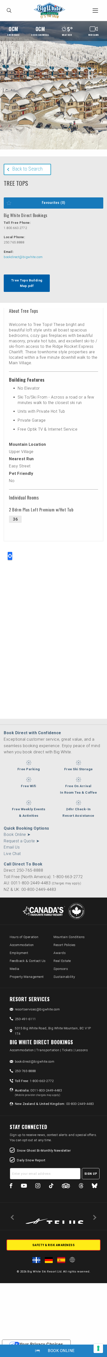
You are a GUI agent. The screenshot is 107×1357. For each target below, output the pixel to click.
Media (14, 969)
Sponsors (61, 969)
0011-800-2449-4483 (38, 1092)
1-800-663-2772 (34, 1081)
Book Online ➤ (17, 834)
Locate (10, 556)
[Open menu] (95, 10)
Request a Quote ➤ (22, 841)
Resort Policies (65, 945)
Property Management (27, 977)
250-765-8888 (25, 1071)
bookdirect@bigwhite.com (23, 257)
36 (15, 519)
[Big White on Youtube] (24, 1186)
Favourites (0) (53, 202)
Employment (19, 953)
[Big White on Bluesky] (94, 1186)
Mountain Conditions (69, 937)
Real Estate (62, 961)
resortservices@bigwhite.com (37, 1009)
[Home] (50, 10)
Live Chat (12, 853)
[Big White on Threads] (81, 1186)
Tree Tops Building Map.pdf (27, 283)
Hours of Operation (24, 937)
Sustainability (64, 977)
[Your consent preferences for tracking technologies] (98, 1348)
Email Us (12, 847)
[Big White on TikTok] (51, 1186)
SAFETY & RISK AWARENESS (53, 1245)
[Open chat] (93, 1343)
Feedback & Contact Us (28, 961)
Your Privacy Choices (41, 1344)
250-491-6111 (25, 1019)
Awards (60, 953)
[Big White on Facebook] (11, 1186)
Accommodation (22, 945)
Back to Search (27, 169)
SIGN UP (90, 1174)
